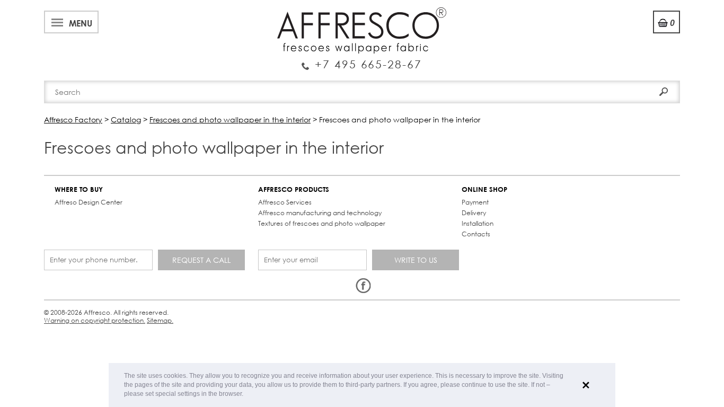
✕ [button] (585, 385)
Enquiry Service (361, 60)
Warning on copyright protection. (94, 320)
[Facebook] (363, 286)
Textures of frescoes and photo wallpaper (321, 223)
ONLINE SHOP (484, 189)
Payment (475, 202)
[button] (246, 394)
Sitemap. (160, 320)
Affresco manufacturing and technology (320, 212)
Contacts (476, 233)
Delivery (474, 212)
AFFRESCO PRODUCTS (293, 189)
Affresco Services (285, 202)
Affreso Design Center (88, 202)
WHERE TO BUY (79, 189)
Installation (477, 223)
